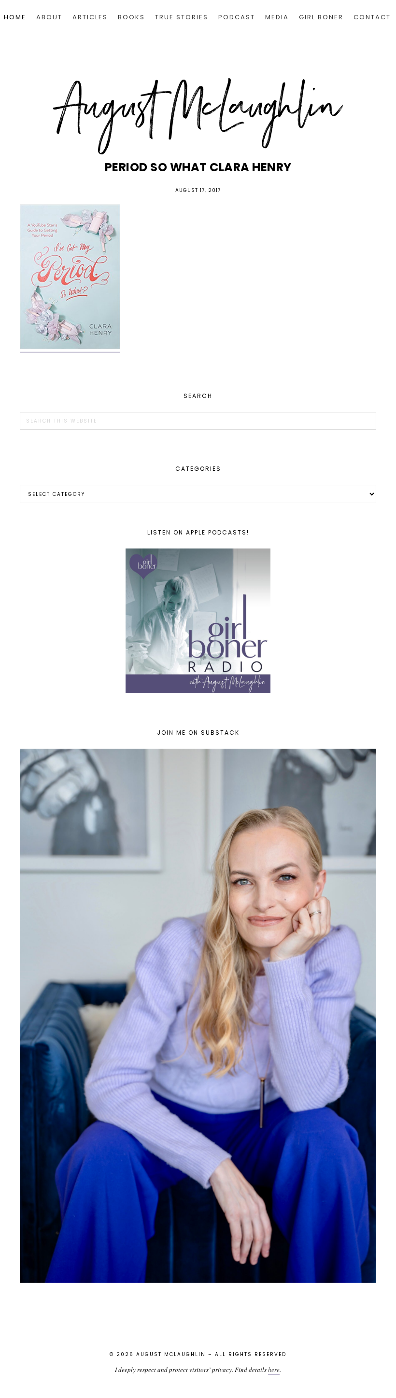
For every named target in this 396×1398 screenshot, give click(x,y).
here (274, 1369)
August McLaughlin (198, 116)
